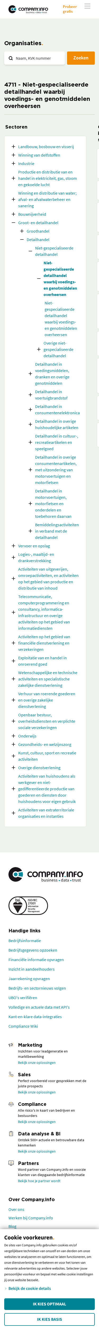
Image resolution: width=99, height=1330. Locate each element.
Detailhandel (38, 239)
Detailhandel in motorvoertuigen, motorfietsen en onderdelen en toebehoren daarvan (53, 503)
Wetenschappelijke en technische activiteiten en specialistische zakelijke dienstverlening (47, 679)
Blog (12, 1226)
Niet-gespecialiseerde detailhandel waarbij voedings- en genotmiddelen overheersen (60, 278)
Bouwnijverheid (32, 214)
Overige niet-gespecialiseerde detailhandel (58, 349)
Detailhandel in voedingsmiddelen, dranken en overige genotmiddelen (52, 373)
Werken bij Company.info (30, 1217)
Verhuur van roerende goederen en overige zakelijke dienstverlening (46, 700)
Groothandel (38, 231)
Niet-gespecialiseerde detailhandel (54, 251)
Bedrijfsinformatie (24, 940)
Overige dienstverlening (39, 767)
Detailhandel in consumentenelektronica (57, 409)
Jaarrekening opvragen (29, 978)
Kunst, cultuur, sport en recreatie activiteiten (47, 756)
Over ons (16, 1209)
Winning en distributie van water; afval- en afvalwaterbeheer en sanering (47, 199)
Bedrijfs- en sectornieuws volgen (37, 988)
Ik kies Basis (49, 1319)
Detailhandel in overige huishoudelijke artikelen (56, 424)
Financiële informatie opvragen (36, 959)
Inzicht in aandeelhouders (31, 969)
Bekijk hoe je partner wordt (39, 1180)
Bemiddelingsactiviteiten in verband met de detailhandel (57, 531)
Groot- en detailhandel (38, 222)
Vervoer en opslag (34, 545)
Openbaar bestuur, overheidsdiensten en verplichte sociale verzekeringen (46, 721)
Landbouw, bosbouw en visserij (46, 146)
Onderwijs (27, 736)
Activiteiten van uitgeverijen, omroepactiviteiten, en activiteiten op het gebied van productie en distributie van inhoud (48, 578)
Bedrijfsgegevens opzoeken (32, 950)
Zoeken (80, 58)
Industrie (26, 163)
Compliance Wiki (23, 1026)
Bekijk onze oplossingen (37, 1062)
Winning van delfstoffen (39, 155)
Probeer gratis (70, 9)
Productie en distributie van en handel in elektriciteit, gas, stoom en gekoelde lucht (47, 178)
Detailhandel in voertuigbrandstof (51, 395)
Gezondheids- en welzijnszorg (44, 744)
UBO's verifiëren (22, 997)
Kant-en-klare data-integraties (35, 1016)
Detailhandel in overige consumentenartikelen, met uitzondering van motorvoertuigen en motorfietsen (56, 469)
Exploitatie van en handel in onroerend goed (42, 661)
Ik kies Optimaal (49, 1304)
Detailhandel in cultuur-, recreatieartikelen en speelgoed (56, 442)
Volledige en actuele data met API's (39, 1007)
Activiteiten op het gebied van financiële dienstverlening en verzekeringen (44, 643)
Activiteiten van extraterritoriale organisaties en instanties (46, 813)
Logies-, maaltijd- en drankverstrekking (36, 557)
